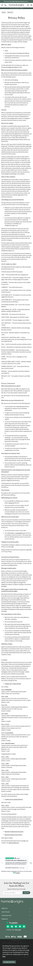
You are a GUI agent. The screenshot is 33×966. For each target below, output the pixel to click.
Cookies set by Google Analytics (14, 799)
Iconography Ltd (20, 533)
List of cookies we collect (10, 67)
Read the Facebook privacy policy (14, 831)
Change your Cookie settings (13, 683)
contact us (11, 503)
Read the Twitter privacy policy (13, 834)
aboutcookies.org (14, 842)
